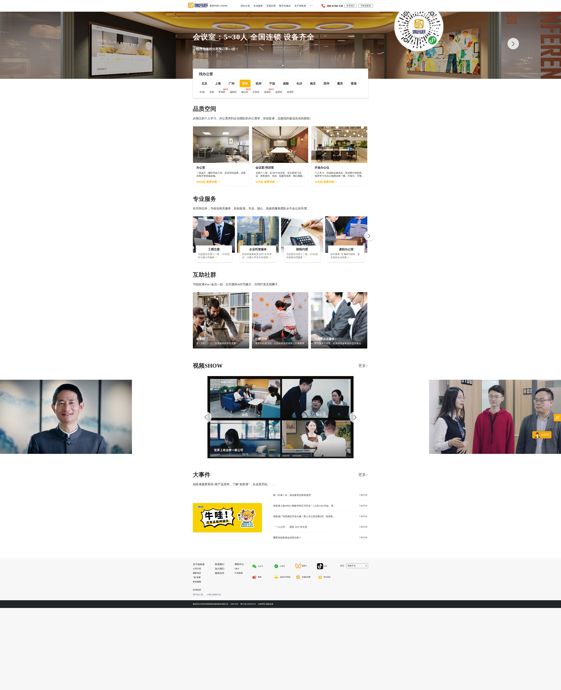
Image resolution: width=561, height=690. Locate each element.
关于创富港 (300, 6)
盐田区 (278, 92)
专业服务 (258, 6)
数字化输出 (285, 6)
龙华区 (290, 92)
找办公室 (245, 6)
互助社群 (271, 6)
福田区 (233, 92)
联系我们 (351, 6)
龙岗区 (267, 92)
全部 (211, 92)
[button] (278, 65)
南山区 (244, 92)
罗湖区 (221, 92)
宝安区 (256, 92)
